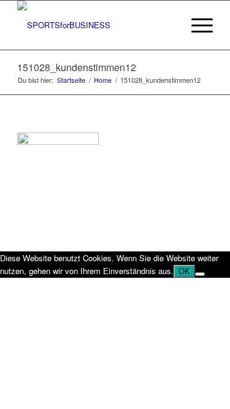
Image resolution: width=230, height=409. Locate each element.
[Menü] (196, 25)
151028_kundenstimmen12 (76, 67)
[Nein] (200, 274)
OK (184, 271)
